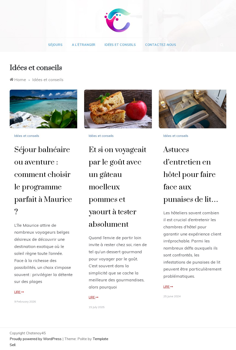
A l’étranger (84, 45)
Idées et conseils (120, 45)
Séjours (55, 45)
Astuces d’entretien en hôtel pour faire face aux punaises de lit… (190, 174)
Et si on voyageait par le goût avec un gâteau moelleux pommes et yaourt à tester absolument (117, 187)
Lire (17, 292)
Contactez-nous (160, 45)
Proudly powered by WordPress (36, 339)
